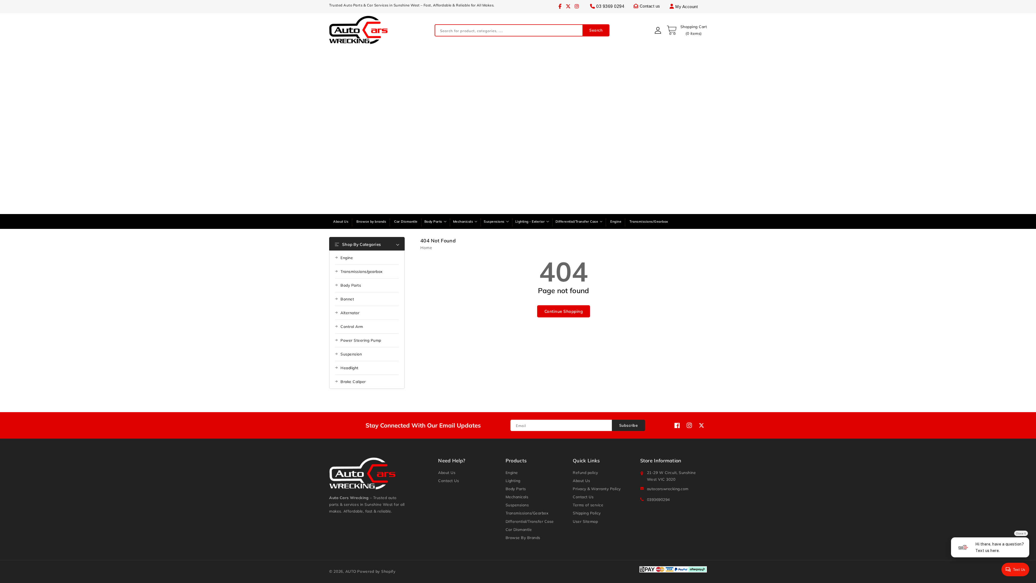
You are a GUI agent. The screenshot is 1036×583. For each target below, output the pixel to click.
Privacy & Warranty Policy (597, 488)
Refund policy (585, 472)
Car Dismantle (519, 529)
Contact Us (448, 480)
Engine (346, 257)
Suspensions (517, 505)
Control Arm (351, 326)
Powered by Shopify (376, 571)
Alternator (349, 312)
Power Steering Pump (360, 340)
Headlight (349, 367)
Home (426, 247)
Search (595, 30)
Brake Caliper (353, 381)
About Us (446, 472)
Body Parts (350, 285)
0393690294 (658, 499)
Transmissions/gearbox (361, 271)
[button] (686, 30)
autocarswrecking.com (668, 488)
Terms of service (588, 505)
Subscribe (628, 425)
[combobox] (522, 30)
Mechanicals (517, 496)
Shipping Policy (587, 513)
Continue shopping (563, 311)
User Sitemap (585, 521)
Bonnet (347, 299)
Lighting (513, 480)
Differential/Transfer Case (530, 521)
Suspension (351, 354)
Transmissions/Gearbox (527, 513)
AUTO (350, 571)
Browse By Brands (523, 537)
